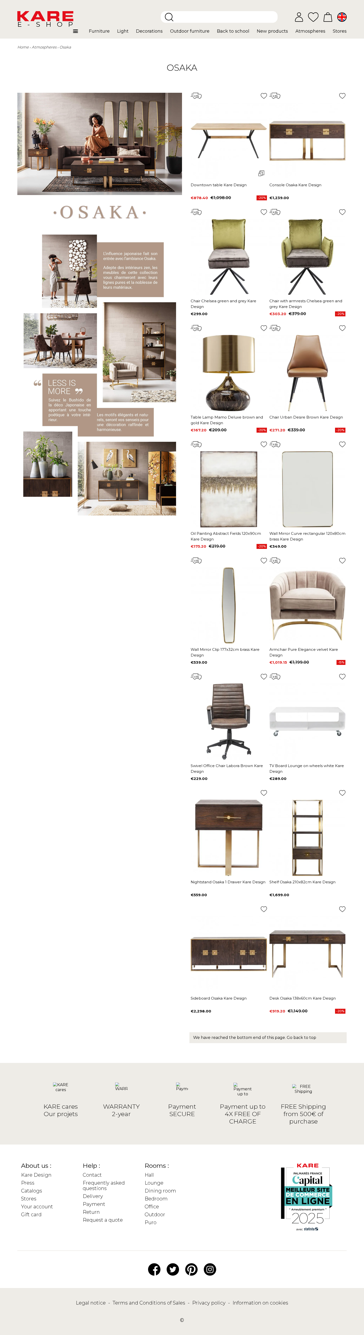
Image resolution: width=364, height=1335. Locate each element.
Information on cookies (260, 1303)
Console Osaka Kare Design (295, 185)
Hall (149, 1175)
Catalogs (31, 1191)
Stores (28, 1199)
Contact (92, 1175)
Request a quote (103, 1220)
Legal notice (91, 1303)
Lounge (154, 1183)
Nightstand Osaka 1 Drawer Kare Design (228, 882)
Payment (94, 1204)
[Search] (169, 17)
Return (91, 1212)
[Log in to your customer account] (299, 17)
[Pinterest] (191, 1269)
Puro (150, 1222)
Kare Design (36, 1175)
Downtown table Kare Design (219, 185)
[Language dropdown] (342, 17)
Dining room (160, 1191)
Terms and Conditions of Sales (149, 1303)
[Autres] (79, 33)
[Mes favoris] (313, 16)
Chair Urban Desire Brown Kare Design (306, 417)
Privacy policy (209, 1303)
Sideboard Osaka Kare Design (219, 998)
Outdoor (155, 1215)
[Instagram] (210, 1269)
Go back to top (301, 1037)
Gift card (31, 1215)
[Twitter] (173, 1269)
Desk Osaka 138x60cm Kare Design (302, 998)
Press (27, 1183)
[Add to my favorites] (264, 96)
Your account (37, 1207)
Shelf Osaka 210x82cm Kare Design (302, 882)
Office (152, 1207)
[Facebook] (154, 1269)
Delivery (93, 1196)
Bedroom (156, 1199)
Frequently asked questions (104, 1185)
